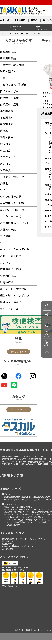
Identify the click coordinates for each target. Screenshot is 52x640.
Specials (19, 342)
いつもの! (46, 336)
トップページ (14, 26)
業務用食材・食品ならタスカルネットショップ (33, 630)
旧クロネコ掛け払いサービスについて (19, 546)
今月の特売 (20, 20)
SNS (18, 364)
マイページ (47, 308)
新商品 (34, 20)
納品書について (9, 541)
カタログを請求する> (18, 409)
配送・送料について (11, 586)
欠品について (8, 543)
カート (47, 317)
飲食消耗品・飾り (22, 33)
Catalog (18, 399)
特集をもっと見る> (18, 352)
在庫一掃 (4, 20)
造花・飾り (37, 33)
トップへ (46, 355)
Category (18, 43)
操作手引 (46, 345)
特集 (46, 327)
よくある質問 (8, 548)
